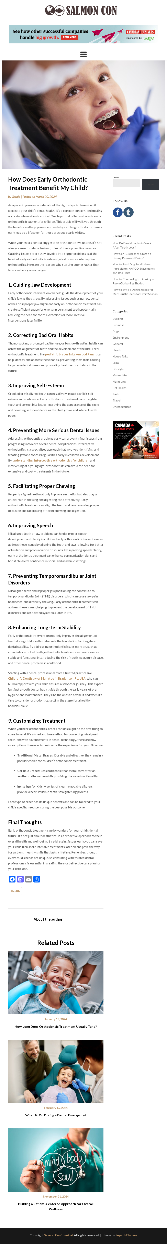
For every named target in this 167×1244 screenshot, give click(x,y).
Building (118, 318)
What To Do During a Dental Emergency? (56, 1115)
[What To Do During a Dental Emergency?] (55, 1070)
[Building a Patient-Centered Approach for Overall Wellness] (55, 1158)
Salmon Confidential (58, 1235)
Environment (121, 337)
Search (117, 177)
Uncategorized (122, 406)
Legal (116, 362)
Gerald (16, 196)
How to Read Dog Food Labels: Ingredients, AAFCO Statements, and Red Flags (134, 268)
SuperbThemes (126, 1235)
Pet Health (119, 388)
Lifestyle (118, 369)
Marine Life (120, 375)
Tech (116, 394)
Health (15, 891)
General (118, 343)
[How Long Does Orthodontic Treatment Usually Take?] (55, 981)
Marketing (119, 381)
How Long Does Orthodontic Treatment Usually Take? (56, 1026)
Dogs (116, 331)
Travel (117, 400)
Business (118, 325)
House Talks (120, 356)
